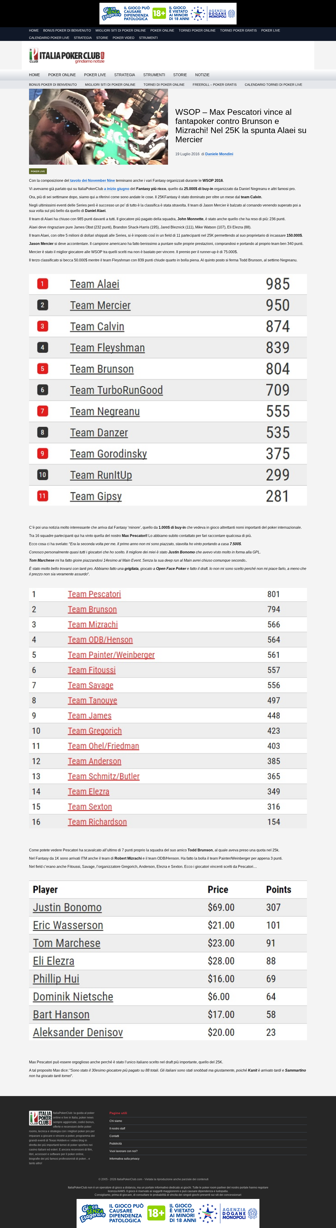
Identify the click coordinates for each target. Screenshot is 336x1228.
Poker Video (123, 38)
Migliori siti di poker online (121, 30)
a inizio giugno (116, 189)
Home (34, 30)
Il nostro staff (117, 1128)
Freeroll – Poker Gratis (215, 84)
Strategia (83, 38)
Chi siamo (115, 1121)
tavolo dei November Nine (92, 180)
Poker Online (162, 30)
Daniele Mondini (219, 154)
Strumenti (148, 38)
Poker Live (270, 30)
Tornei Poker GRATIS (238, 30)
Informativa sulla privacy (124, 1158)
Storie (102, 38)
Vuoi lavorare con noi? (123, 1151)
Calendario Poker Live (49, 38)
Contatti (114, 1136)
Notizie (202, 75)
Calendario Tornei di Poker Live (273, 84)
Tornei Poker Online (197, 30)
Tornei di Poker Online (164, 84)
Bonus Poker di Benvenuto (67, 30)
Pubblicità (115, 1143)
